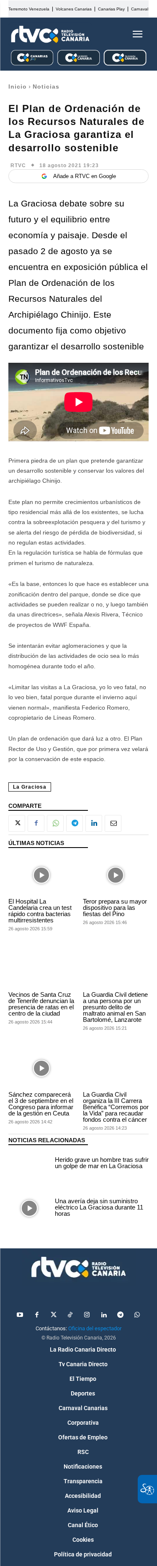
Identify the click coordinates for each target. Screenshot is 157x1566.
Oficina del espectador (94, 1328)
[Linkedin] (93, 823)
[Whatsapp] (137, 1315)
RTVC (18, 165)
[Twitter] (53, 1315)
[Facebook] (36, 823)
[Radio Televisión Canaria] (50, 34)
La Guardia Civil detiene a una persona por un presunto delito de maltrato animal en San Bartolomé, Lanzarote (115, 1007)
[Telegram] (74, 823)
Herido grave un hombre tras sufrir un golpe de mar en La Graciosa (102, 1162)
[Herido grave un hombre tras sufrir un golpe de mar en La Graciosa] (29, 1164)
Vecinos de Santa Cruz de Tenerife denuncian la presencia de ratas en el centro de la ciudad (41, 1004)
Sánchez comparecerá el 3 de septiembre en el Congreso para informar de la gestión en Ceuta (40, 1104)
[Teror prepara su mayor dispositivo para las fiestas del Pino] (116, 875)
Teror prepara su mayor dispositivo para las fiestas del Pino (115, 907)
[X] (16, 823)
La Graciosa (29, 787)
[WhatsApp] (55, 823)
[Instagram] (87, 1315)
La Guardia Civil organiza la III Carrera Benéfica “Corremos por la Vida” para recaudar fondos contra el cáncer (116, 1107)
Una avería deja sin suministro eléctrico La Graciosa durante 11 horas (99, 1207)
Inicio (17, 86)
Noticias (46, 86)
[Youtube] (20, 1315)
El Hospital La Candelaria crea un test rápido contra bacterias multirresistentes (40, 911)
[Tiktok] (70, 1315)
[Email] (113, 823)
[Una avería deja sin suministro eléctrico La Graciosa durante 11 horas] (29, 1208)
